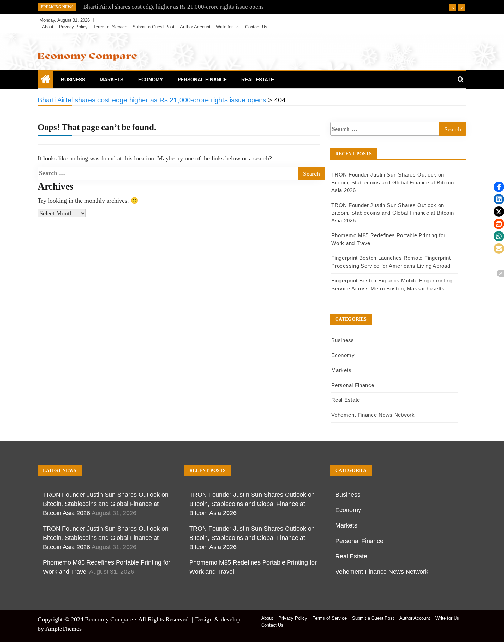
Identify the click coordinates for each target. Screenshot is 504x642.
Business (73, 79)
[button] (499, 187)
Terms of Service (110, 26)
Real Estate (257, 79)
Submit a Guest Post (154, 26)
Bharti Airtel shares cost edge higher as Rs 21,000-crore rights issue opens (173, 6)
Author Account (195, 26)
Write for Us (228, 26)
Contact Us (256, 26)
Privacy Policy (73, 26)
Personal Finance (202, 79)
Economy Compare (109, 619)
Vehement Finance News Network (373, 415)
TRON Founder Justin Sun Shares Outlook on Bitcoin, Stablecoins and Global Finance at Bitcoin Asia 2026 (392, 182)
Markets (111, 79)
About (47, 26)
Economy (150, 79)
